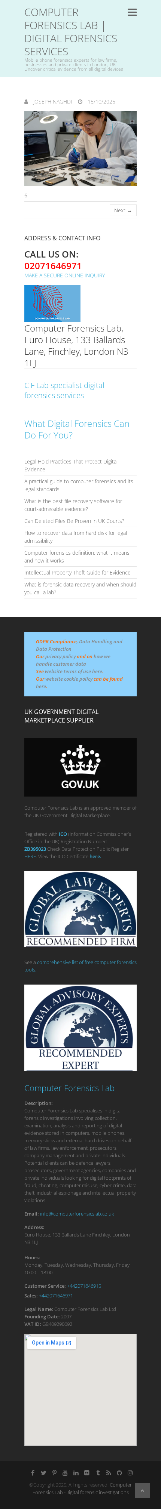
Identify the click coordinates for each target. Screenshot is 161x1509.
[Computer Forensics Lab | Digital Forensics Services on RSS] (108, 1472)
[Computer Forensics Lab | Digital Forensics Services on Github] (119, 1472)
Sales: (31, 1295)
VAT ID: (32, 1324)
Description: (38, 1103)
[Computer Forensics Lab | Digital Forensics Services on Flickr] (86, 1472)
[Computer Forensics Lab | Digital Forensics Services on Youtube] (65, 1472)
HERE (30, 856)
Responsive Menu (132, 12)
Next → (123, 210)
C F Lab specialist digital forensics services (64, 390)
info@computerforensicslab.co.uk (77, 1213)
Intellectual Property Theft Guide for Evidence (77, 572)
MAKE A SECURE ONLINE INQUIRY (64, 275)
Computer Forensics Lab (69, 1087)
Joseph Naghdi (52, 101)
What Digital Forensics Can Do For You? (77, 429)
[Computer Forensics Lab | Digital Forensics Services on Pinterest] (54, 1472)
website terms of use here (73, 671)
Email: (31, 1213)
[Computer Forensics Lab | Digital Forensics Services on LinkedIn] (76, 1472)
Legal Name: (38, 1309)
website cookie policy (68, 678)
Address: (34, 1227)
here (41, 686)
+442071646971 (56, 1295)
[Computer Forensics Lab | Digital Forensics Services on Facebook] (32, 1472)
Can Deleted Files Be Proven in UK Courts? (74, 520)
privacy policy (60, 656)
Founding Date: (42, 1316)
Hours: (32, 1257)
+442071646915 (84, 1285)
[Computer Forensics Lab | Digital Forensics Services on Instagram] (130, 1472)
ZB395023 (35, 849)
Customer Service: (45, 1285)
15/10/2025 (100, 101)
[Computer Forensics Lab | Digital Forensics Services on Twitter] (43, 1472)
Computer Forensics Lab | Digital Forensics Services (70, 32)
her (93, 856)
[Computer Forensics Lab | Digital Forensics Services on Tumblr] (97, 1472)
